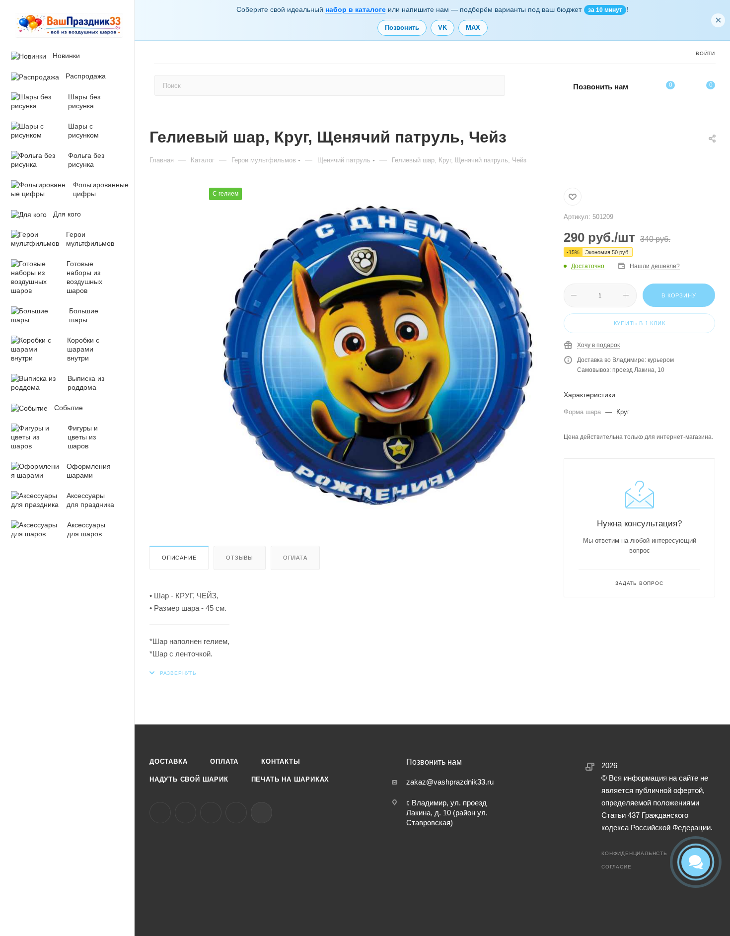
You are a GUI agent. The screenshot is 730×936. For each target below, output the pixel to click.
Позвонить (402, 27)
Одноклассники (210, 812)
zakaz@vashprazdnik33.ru (450, 782)
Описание (179, 558)
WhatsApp (236, 812)
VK (442, 27)
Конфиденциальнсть (634, 853)
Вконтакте (160, 812)
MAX (473, 27)
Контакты (280, 761)
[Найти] (493, 85)
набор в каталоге (355, 9)
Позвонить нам (600, 86)
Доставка (168, 761)
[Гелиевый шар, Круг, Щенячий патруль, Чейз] (376, 355)
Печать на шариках (290, 779)
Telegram (185, 812)
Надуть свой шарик (188, 779)
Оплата (295, 558)
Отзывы (239, 558)
